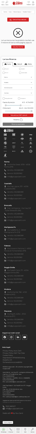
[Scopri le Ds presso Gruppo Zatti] (22, 143)
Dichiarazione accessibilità (12, 362)
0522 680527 (11, 406)
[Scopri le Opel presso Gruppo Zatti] (5, 147)
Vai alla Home (18, 47)
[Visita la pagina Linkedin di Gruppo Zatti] (19, 337)
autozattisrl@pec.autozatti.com (16, 381)
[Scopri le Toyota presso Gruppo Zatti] (22, 139)
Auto (9, 64)
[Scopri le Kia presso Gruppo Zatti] (13, 143)
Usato (23, 69)
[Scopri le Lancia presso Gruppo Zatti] (13, 139)
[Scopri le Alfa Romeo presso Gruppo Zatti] (22, 135)
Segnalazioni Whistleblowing (14, 358)
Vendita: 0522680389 (15, 170)
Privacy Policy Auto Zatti (12, 351)
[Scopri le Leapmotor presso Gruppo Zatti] (30, 147)
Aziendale (24, 72)
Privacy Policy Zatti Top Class (14, 353)
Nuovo (7, 69)
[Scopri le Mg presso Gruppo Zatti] (5, 143)
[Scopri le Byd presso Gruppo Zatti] (13, 151)
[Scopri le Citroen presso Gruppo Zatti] (30, 139)
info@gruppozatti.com (16, 177)
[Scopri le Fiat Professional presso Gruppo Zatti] (13, 135)
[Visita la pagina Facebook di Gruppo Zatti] (5, 337)
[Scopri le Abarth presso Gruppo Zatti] (5, 139)
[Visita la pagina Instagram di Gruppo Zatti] (12, 337)
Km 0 (6, 72)
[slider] (6, 105)
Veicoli (19, 64)
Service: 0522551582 (14, 173)
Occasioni (23, 98)
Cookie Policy (8, 355)
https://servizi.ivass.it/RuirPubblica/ (11, 402)
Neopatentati (8, 98)
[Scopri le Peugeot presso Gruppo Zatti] (13, 147)
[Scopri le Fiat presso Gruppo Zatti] (5, 135)
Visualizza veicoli (18, 115)
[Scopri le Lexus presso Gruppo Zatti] (30, 143)
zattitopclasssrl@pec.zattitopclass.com (18, 396)
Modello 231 (7, 360)
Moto (30, 64)
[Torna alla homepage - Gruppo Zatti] (17, 3)
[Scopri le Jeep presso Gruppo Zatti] (30, 135)
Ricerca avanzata (18, 124)
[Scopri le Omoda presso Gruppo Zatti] (5, 151)
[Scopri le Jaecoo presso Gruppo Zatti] (22, 147)
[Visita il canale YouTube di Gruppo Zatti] (25, 337)
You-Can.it (19, 413)
